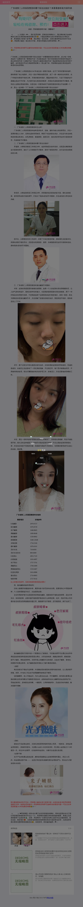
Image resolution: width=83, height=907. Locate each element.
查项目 (41, 438)
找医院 (33, 443)
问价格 (50, 443)
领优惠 (50, 453)
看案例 (41, 458)
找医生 (33, 453)
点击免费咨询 (41, 464)
